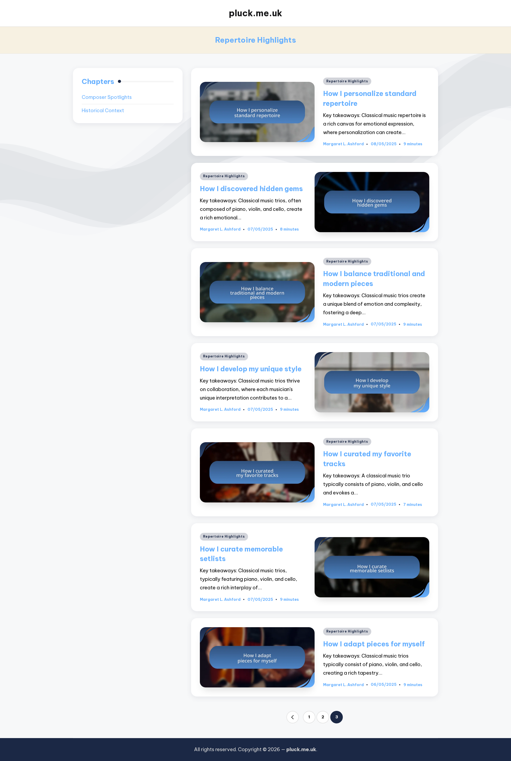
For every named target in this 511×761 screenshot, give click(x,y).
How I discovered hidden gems (251, 188)
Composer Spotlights (107, 97)
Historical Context (103, 110)
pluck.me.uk (255, 13)
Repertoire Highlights (347, 81)
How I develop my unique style (251, 368)
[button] (292, 717)
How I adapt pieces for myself (374, 643)
